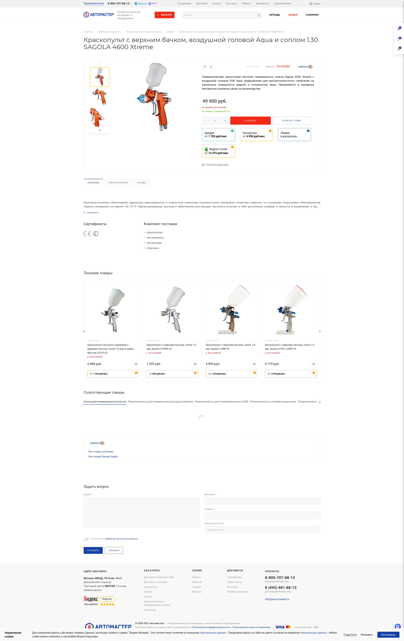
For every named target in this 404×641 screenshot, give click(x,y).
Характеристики (118, 182)
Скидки (196, 587)
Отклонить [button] (367, 634)
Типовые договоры (238, 591)
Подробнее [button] (350, 634)
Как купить (152, 570)
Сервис (197, 570)
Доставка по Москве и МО (159, 577)
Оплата (148, 591)
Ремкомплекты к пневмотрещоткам (273, 401)
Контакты (272, 571)
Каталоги (232, 587)
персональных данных (213, 632)
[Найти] (259, 15)
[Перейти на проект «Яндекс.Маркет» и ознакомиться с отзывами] (99, 601)
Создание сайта (303, 627)
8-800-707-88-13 (118, 3)
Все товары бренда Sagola (103, 456)
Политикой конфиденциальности (211, 627)
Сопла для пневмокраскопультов (105, 401)
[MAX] (398, 627)
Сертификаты (234, 577)
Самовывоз (150, 587)
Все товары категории (101, 451)
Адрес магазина (95, 571)
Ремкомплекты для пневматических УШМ (221, 401)
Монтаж (196, 591)
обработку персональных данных (121, 539)
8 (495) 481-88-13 (281, 589)
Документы (235, 570)
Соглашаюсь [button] (388, 634)
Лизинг (148, 596)
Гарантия (197, 582)
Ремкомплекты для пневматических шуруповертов (160, 401)
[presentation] (84, 331)
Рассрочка (150, 609)
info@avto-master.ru (277, 599)
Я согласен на (115, 539)
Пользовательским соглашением (251, 627)
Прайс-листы (234, 582)
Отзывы (141, 182)
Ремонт (196, 577)
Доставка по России (155, 582)
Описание (93, 182)
